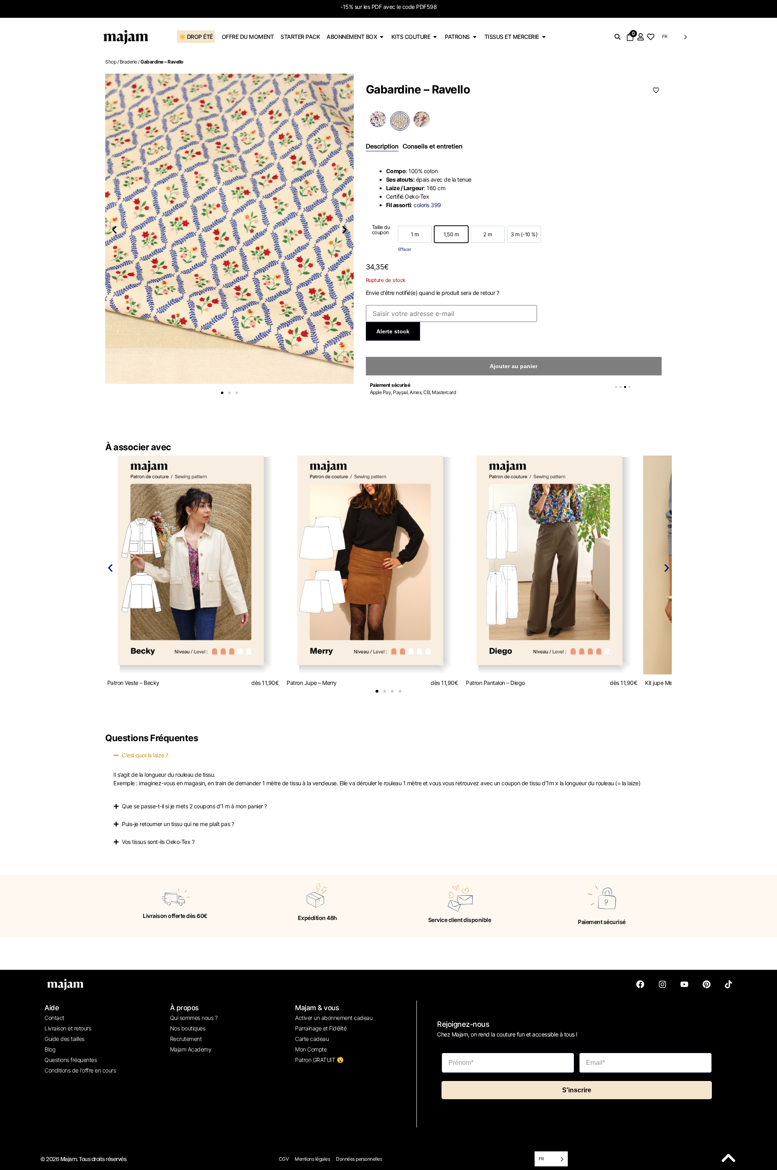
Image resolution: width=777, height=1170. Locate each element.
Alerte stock (393, 331)
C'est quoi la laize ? (145, 755)
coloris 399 (427, 204)
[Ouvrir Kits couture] (435, 36)
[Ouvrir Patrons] (475, 36)
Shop (110, 62)
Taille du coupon (381, 230)
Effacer (405, 249)
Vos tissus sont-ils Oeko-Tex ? (158, 841)
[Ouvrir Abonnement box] (381, 36)
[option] (414, 234)
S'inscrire (576, 1090)
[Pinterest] (706, 984)
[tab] (382, 147)
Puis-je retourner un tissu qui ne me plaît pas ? (178, 823)
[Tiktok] (728, 984)
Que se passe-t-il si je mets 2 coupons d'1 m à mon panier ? (194, 806)
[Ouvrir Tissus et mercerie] (544, 36)
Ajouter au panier (513, 366)
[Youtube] (684, 984)
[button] (617, 36)
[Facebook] (640, 984)
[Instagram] (662, 984)
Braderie (128, 62)
